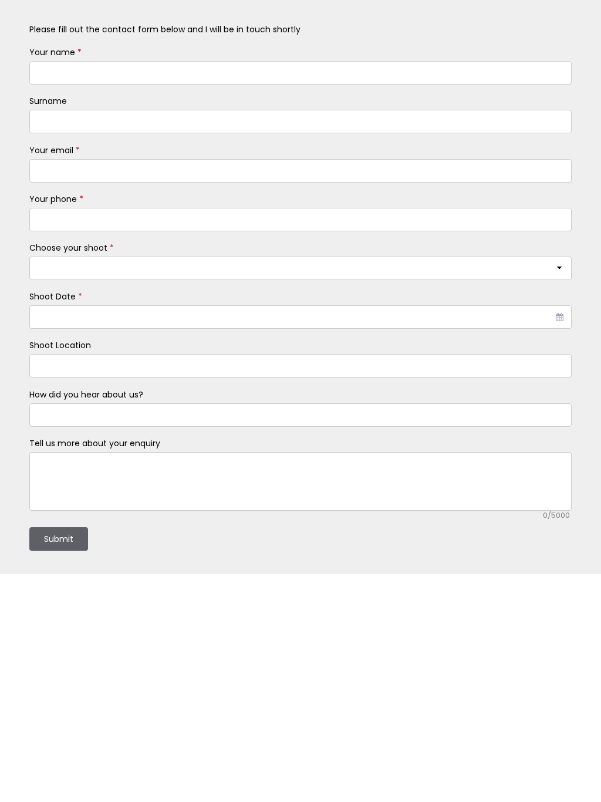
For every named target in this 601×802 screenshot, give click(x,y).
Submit (58, 539)
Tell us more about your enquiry (94, 443)
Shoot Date (55, 296)
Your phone (56, 199)
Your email (54, 150)
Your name (55, 52)
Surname (48, 101)
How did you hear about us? (86, 394)
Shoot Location (60, 345)
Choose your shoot (71, 248)
